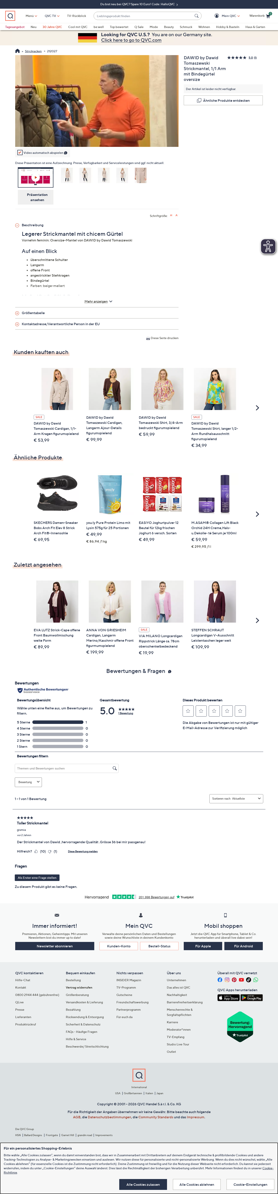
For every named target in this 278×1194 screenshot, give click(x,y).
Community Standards (155, 1117)
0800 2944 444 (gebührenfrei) (37, 995)
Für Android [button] (243, 946)
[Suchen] (197, 16)
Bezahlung (73, 1009)
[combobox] (143, 16)
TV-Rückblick (76, 16)
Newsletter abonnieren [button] (55, 946)
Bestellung (73, 980)
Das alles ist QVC (178, 987)
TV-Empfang (175, 1037)
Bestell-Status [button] (159, 946)
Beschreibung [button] (32, 225)
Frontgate (52, 1135)
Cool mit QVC (78, 27)
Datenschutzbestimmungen (109, 1117)
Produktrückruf (25, 1024)
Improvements (104, 1135)
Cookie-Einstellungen (250, 1184)
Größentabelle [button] (33, 313)
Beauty (169, 27)
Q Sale (139, 27)
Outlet (171, 1051)
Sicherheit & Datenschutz (83, 1024)
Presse (19, 1009)
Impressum (195, 1117)
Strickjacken (33, 51)
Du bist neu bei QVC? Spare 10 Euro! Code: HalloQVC (137, 4)
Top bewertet (119, 27)
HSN (18, 1135)
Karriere (172, 1022)
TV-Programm (126, 987)
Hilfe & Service (76, 1039)
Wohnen (204, 27)
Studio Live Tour (178, 1044)
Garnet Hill (67, 1135)
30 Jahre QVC (52, 27)
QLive (19, 1002)
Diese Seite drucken (165, 338)
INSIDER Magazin (128, 980)
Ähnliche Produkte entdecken (226, 100)
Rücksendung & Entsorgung (85, 1017)
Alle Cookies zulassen (143, 1184)
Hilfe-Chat (22, 980)
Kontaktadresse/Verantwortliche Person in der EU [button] (61, 324)
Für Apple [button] (203, 946)
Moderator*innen (179, 1029)
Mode (154, 27)
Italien (149, 1093)
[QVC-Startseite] (17, 51)
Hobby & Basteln (227, 27)
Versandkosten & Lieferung (84, 1002)
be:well (99, 27)
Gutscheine (124, 995)
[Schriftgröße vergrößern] (171, 215)
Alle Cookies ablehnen (196, 1184)
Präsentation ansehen (37, 197)
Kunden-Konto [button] (119, 946)
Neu (33, 27)
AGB (77, 1117)
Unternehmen (176, 980)
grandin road (85, 1135)
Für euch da (124, 1017)
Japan (159, 1093)
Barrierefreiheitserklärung (185, 1002)
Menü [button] (30, 16)
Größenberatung (77, 995)
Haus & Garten (255, 27)
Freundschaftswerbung (132, 1002)
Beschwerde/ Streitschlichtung (87, 1046)
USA (118, 1093)
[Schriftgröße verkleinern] (177, 215)
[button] (223, 15)
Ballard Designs (33, 1135)
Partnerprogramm (128, 1009)
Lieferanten (23, 1017)
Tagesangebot (15, 27)
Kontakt (20, 987)
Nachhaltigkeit (177, 995)
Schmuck (186, 27)
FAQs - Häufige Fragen (81, 1031)
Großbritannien (133, 1093)
